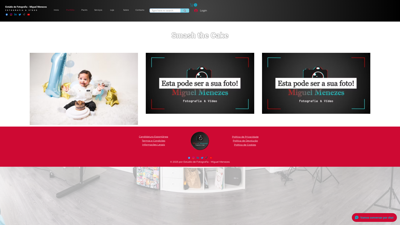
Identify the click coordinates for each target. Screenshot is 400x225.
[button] (194, 5)
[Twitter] (19, 14)
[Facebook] (6, 14)
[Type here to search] (184, 10)
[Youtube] (28, 14)
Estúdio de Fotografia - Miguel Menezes (26, 6)
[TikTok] (24, 14)
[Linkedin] (15, 14)
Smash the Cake (199, 35)
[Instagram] (11, 14)
